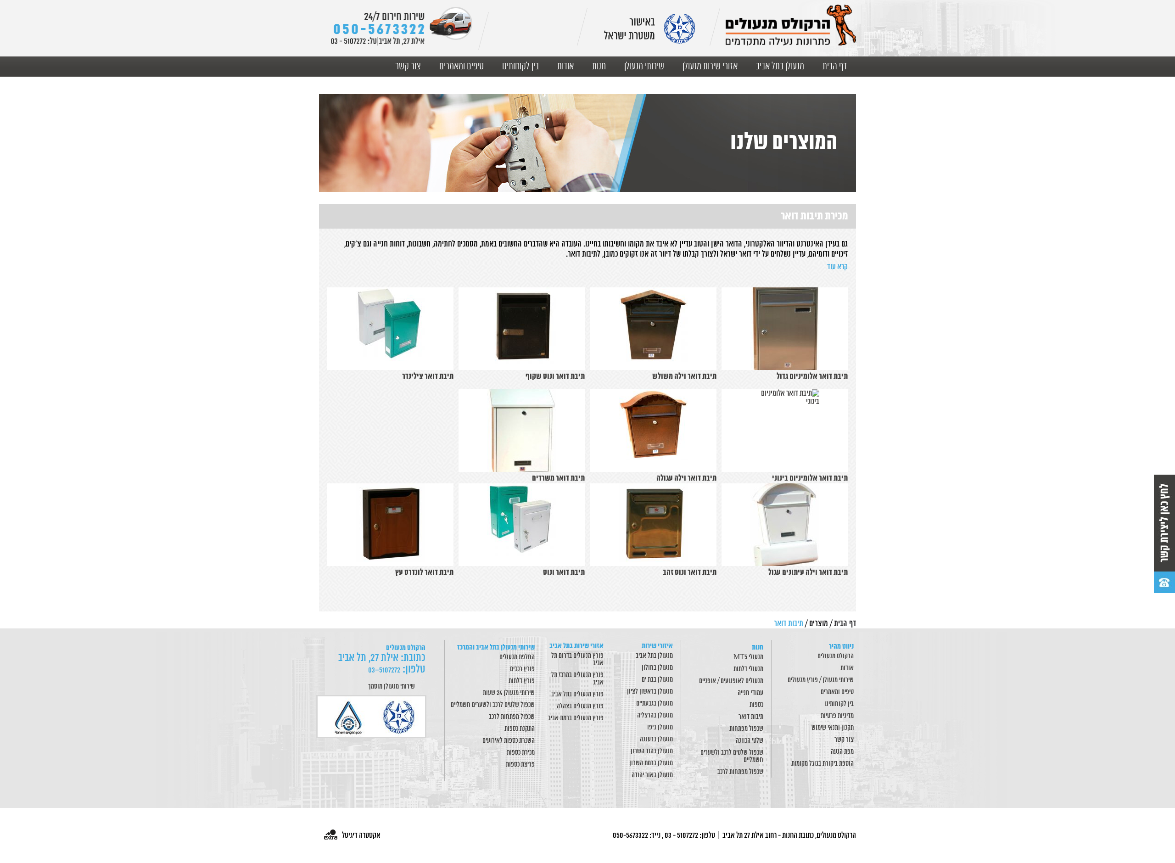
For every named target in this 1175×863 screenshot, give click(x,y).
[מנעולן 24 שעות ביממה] (401, 26)
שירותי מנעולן (644, 66)
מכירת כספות (521, 753)
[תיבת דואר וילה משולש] (653, 328)
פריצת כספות (520, 765)
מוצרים (818, 624)
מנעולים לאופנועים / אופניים (731, 681)
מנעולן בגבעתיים (654, 704)
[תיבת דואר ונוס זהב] (653, 524)
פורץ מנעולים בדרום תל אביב (577, 659)
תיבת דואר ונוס (564, 572)
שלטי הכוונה (749, 741)
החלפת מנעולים (517, 657)
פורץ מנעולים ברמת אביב (576, 718)
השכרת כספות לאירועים (508, 741)
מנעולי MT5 (748, 657)
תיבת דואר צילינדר (427, 376)
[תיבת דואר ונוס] (522, 524)
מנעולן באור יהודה (652, 775)
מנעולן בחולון (657, 668)
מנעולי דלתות (748, 669)
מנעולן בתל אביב (780, 66)
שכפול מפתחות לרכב (740, 772)
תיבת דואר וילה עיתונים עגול (808, 572)
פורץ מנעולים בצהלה (580, 706)
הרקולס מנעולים (835, 656)
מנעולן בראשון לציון (650, 692)
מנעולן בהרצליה (655, 716)
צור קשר (408, 66)
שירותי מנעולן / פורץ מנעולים (821, 680)
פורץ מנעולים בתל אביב (577, 694)
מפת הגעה (842, 752)
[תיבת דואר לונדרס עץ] (390, 524)
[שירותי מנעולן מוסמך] (372, 716)
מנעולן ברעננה (656, 739)
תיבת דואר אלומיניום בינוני (810, 478)
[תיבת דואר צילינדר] (390, 328)
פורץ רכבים (522, 669)
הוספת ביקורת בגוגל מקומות (822, 764)
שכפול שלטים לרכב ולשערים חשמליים (731, 756)
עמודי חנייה (750, 693)
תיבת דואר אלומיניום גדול (812, 376)
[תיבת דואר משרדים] (522, 430)
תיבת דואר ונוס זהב (689, 572)
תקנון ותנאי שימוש (832, 728)
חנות (599, 66)
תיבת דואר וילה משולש (684, 376)
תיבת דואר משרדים (558, 478)
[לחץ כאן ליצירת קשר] (1164, 534)
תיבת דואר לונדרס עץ (424, 572)
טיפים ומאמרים (461, 66)
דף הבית (834, 66)
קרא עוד (837, 266)
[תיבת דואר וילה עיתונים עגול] (785, 524)
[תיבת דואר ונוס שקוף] (522, 328)
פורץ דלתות (522, 681)
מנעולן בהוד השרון (652, 751)
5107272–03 (384, 670)
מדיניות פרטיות (837, 716)
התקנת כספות (519, 729)
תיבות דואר (751, 717)
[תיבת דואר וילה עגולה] (653, 430)
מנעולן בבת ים (657, 680)
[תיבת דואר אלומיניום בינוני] (785, 430)
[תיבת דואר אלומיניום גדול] (785, 328)
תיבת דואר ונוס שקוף (555, 376)
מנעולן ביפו (660, 727)
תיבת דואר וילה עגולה (686, 478)
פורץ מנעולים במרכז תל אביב (577, 679)
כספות (756, 705)
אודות (565, 66)
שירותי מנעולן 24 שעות (509, 693)
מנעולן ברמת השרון (651, 763)
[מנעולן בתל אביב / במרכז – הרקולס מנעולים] (791, 25)
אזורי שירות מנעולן (710, 66)
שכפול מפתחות (746, 729)
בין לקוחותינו (520, 66)
